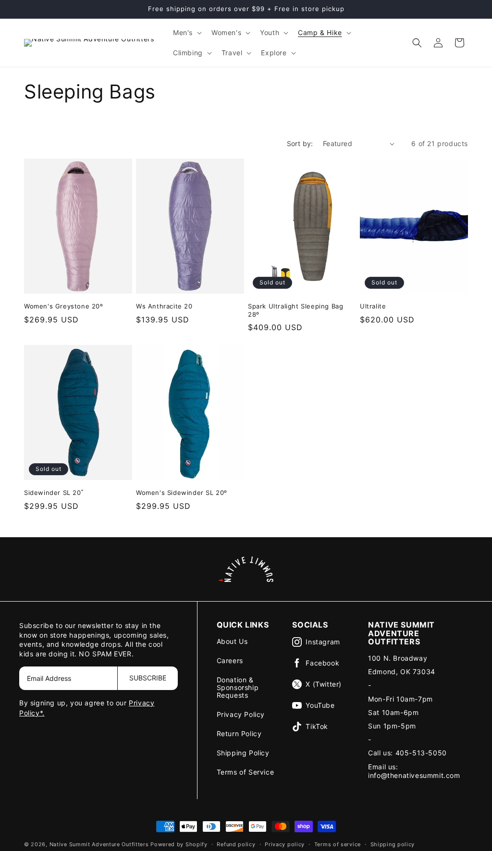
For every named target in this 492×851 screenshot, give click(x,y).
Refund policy (236, 844)
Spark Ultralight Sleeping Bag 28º (295, 310)
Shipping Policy (243, 753)
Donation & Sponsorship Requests (238, 687)
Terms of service (337, 844)
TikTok (317, 726)
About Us (232, 641)
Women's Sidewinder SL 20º (181, 492)
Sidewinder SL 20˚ (53, 492)
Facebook (322, 663)
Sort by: (300, 143)
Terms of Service (245, 772)
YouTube (320, 705)
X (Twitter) (324, 684)
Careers (230, 660)
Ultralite (373, 306)
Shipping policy (392, 844)
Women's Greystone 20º (63, 306)
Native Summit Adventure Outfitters (99, 844)
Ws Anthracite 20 (164, 306)
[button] (186, 33)
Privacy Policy (241, 714)
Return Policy (239, 733)
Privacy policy (285, 844)
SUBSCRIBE (147, 678)
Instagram (323, 642)
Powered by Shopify (179, 844)
